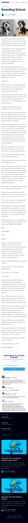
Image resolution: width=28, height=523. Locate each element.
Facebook (15, 517)
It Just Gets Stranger (10, 14)
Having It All (4, 417)
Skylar (7, 6)
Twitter (20, 517)
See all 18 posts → (7, 435)
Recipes (23, 2)
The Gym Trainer (6, 428)
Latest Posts (9, 517)
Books (18, 2)
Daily (13, 2)
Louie (2, 6)
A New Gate (4, 423)
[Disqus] (14, 393)
